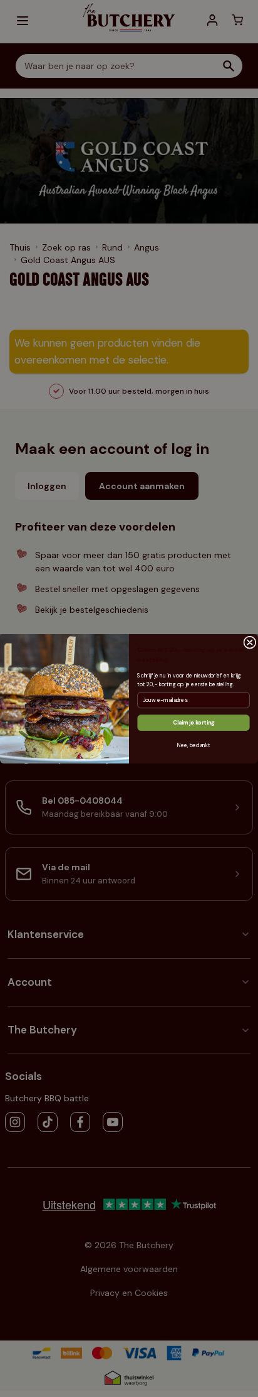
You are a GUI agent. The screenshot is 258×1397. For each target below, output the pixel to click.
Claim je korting (193, 722)
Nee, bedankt (193, 745)
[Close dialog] (249, 642)
